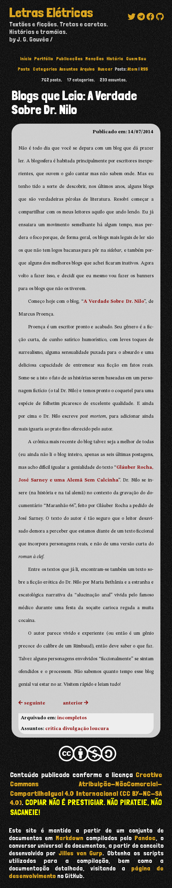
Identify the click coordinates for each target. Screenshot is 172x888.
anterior (73, 703)
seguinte (34, 703)
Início (26, 58)
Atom (133, 69)
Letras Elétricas (51, 12)
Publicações (69, 58)
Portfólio (43, 58)
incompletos (72, 718)
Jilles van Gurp (80, 853)
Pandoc (145, 838)
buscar (105, 69)
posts (24, 69)
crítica (53, 728)
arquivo (87, 69)
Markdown (69, 838)
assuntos (69, 69)
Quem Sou (136, 58)
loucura (99, 728)
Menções (94, 58)
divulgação (75, 728)
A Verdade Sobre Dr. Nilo (114, 301)
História (114, 58)
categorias (45, 69)
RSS (144, 69)
